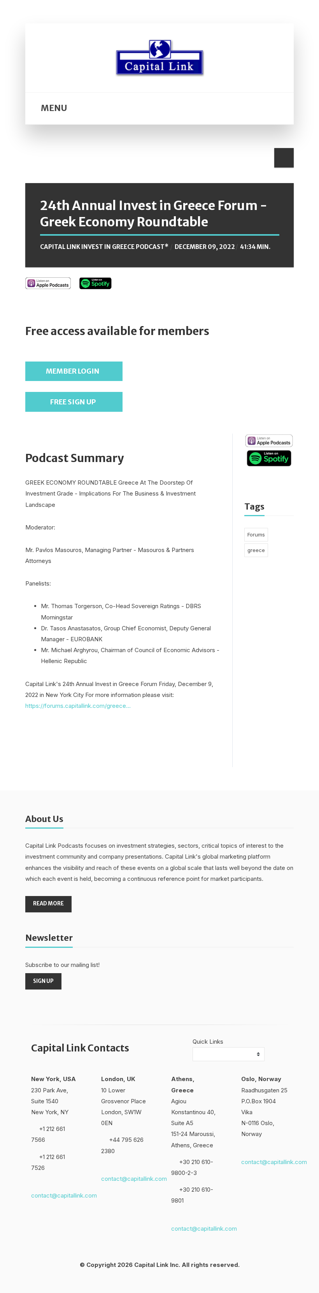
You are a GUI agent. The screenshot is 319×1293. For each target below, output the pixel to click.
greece (256, 550)
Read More (48, 903)
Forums (256, 534)
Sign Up (43, 981)
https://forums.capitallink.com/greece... (78, 705)
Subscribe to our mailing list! (62, 964)
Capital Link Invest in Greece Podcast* (104, 246)
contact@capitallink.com (64, 1195)
